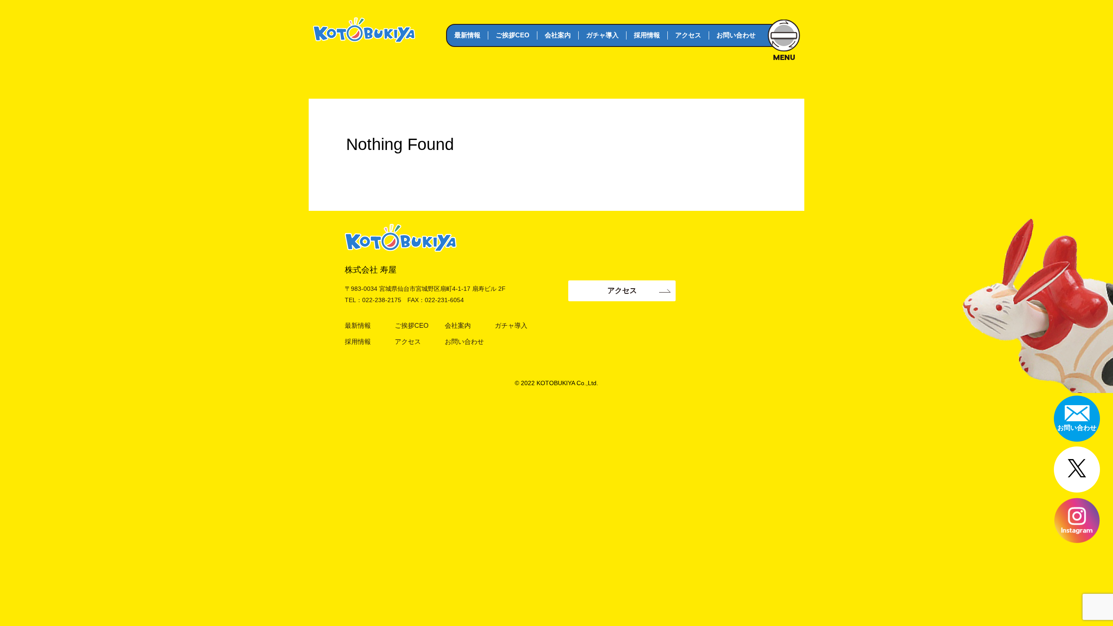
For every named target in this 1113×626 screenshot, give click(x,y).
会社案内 (558, 35)
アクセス (688, 35)
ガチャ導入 (602, 35)
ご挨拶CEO (513, 35)
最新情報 (467, 35)
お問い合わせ (736, 35)
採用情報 (647, 35)
